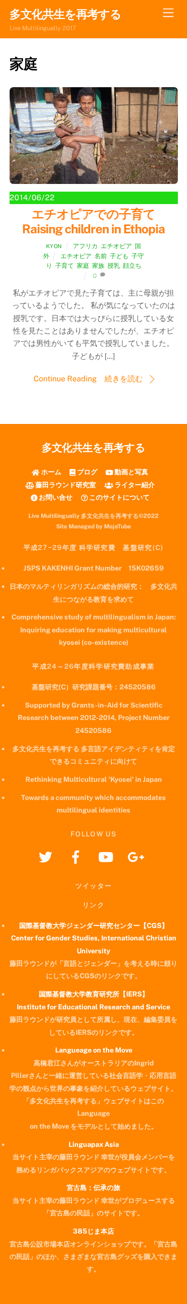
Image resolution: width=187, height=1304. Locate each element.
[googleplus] (138, 856)
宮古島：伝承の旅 (93, 1187)
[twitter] (47, 856)
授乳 (113, 265)
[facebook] (77, 856)
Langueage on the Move (93, 1050)
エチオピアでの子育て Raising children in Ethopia (94, 221)
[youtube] (107, 856)
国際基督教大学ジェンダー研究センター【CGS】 (93, 925)
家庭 (83, 265)
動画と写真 (130, 472)
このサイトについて (119, 497)
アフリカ (85, 246)
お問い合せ (54, 497)
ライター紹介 (134, 484)
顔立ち (132, 265)
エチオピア (116, 246)
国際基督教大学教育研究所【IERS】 (94, 994)
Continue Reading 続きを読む (88, 378)
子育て (64, 265)
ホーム (50, 472)
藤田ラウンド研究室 (65, 484)
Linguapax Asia (94, 1144)
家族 (98, 265)
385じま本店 (93, 1231)
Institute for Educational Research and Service (93, 1007)
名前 (100, 256)
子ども (119, 256)
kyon (54, 246)
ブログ (86, 472)
